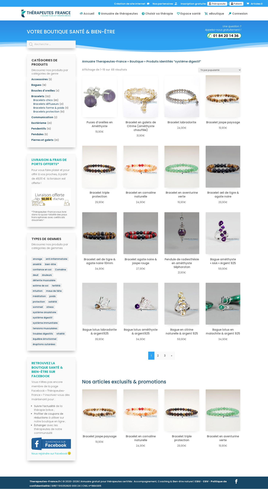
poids (52, 296)
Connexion (240, 14)
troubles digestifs (43, 333)
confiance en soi (42, 269)
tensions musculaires (45, 328)
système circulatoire (44, 312)
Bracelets (37, 96)
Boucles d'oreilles (43, 90)
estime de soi (40, 285)
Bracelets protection (46, 111)
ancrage (37, 258)
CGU (198, 481)
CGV (205, 481)
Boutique (136, 61)
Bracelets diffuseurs (46, 104)
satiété (52, 301)
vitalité (61, 333)
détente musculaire (44, 280)
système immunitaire (45, 322)
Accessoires (39, 79)
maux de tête (54, 290)
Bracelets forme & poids (48, 108)
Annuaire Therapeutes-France (104, 61)
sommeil (38, 307)
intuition (37, 290)
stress (50, 307)
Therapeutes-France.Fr (45, 481)
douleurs (47, 275)
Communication (42, 117)
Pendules (37, 134)
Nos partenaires (164, 4)
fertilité (56, 285)
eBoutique (216, 14)
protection (39, 301)
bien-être (50, 264)
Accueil (88, 14)
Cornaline (60, 269)
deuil (35, 275)
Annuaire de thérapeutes (119, 14)
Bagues (36, 85)
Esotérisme (38, 123)
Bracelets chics (43, 100)
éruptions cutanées (44, 344)
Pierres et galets (42, 140)
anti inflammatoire (56, 258)
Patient (237, 3)
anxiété (37, 264)
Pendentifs (38, 128)
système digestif (42, 317)
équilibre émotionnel (44, 338)
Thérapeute (218, 3)
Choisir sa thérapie (159, 14)
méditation (39, 296)
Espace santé (190, 14)
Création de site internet (130, 4)
